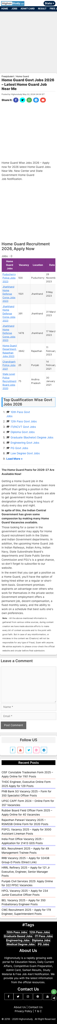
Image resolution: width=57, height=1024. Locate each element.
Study (13, 3)
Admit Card (28, 8)
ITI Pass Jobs (44, 936)
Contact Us (35, 1007)
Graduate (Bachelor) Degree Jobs (32, 437)
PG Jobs (43, 944)
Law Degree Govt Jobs (25, 453)
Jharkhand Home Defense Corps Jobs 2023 (9, 293)
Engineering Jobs (18, 940)
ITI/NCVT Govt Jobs (23, 426)
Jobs (14, 8)
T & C (38, 1011)
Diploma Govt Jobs (23, 432)
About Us (20, 1007)
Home (4, 8)
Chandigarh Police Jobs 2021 (9, 365)
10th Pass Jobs (17, 932)
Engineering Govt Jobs (25, 442)
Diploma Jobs (41, 940)
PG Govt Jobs (19, 448)
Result (42, 8)
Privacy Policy (23, 1011)
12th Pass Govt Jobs (24, 421)
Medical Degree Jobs (21, 944)
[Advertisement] (28, 41)
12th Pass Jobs (40, 932)
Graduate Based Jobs (18, 936)
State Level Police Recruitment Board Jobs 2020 (9, 381)
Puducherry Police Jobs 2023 (9, 278)
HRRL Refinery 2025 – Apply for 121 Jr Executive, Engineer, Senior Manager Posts (26, 871)
